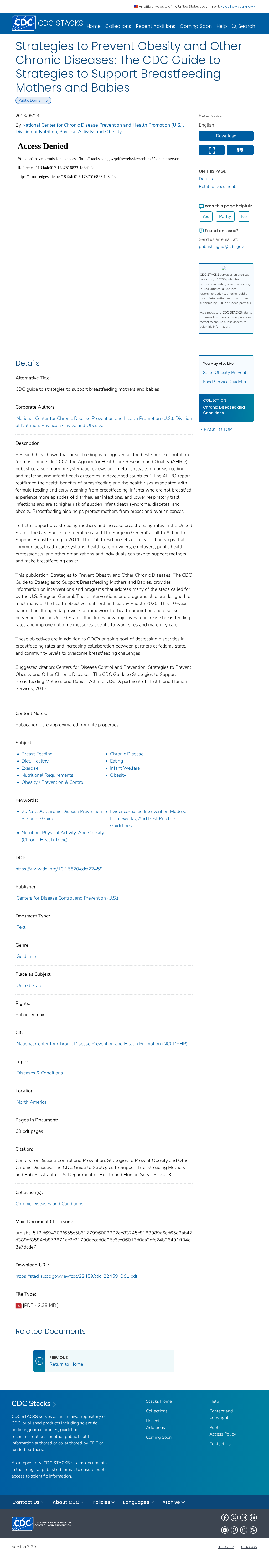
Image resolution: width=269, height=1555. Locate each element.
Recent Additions (155, 26)
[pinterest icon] (234, 1530)
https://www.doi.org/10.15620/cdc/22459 (59, 869)
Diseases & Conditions (40, 1073)
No (244, 216)
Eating (116, 761)
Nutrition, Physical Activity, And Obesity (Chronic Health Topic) (63, 836)
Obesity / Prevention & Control (53, 782)
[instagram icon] (244, 1517)
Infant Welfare (125, 768)
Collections (118, 26)
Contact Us (220, 1444)
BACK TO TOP (218, 429)
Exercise (30, 768)
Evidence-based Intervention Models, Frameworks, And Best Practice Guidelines (148, 818)
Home (94, 26)
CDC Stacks (31, 1403)
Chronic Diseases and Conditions (49, 1204)
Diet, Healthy (35, 761)
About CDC (66, 1502)
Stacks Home (159, 1401)
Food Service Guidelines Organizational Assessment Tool (226, 382)
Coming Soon (196, 26)
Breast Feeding (37, 754)
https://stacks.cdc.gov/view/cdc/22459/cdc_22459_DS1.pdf (76, 1276)
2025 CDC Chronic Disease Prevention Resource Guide (62, 815)
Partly (225, 216)
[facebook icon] (225, 1517)
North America (31, 1102)
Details (206, 179)
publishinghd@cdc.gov (221, 246)
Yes (205, 216)
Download (226, 136)
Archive (171, 1502)
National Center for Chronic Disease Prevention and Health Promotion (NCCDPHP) (102, 1044)
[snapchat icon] (244, 1530)
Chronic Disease (126, 754)
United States (31, 985)
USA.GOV (249, 1546)
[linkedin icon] (253, 1517)
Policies (101, 1502)
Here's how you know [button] (237, 6)
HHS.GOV (226, 1546)
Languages (136, 1502)
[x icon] (234, 1517)
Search (247, 26)
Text (21, 927)
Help (221, 26)
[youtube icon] (225, 1530)
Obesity (118, 775)
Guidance (26, 956)
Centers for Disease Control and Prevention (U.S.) (67, 898)
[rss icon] (253, 1530)
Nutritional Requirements (47, 775)
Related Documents (218, 187)
